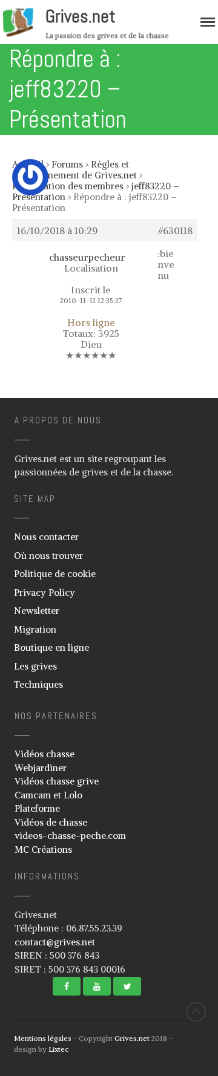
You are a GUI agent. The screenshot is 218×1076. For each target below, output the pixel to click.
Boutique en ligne (51, 647)
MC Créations (43, 849)
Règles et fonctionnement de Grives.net (74, 169)
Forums (67, 164)
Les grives (35, 666)
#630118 (175, 230)
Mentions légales (42, 1038)
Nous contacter (46, 537)
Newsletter (36, 610)
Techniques (38, 684)
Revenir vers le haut (196, 1012)
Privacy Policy (44, 592)
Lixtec (58, 1049)
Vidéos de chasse (51, 822)
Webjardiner (41, 768)
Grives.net (80, 16)
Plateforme (37, 808)
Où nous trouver (48, 555)
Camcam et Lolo (48, 795)
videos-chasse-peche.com (70, 835)
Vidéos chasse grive (57, 781)
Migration (35, 629)
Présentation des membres (68, 186)
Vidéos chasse (44, 754)
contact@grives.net (55, 942)
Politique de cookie (55, 573)
